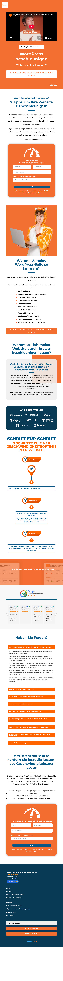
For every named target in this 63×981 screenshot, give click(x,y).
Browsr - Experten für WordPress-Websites (22, 872)
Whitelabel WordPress (13, 898)
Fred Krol (39, 607)
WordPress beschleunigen (15, 894)
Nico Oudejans (27, 607)
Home (8, 888)
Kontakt (9, 902)
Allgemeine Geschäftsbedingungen (18, 909)
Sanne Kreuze (51, 607)
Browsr (29, 941)
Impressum (10, 915)
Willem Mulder (15, 607)
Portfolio (9, 891)
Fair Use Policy (11, 912)
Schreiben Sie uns (32, 933)
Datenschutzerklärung (14, 906)
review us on (12, 881)
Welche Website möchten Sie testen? (24, 176)
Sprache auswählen (14, 923)
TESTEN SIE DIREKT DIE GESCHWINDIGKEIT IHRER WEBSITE (31, 74)
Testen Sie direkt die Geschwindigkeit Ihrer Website (31, 331)
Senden (31, 187)
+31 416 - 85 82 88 (32, 928)
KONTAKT (54, 85)
